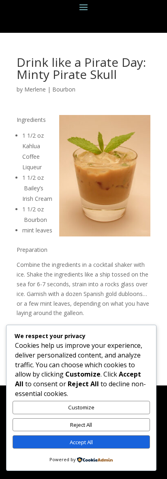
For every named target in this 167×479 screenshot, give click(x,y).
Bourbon (63, 89)
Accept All (81, 442)
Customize (81, 407)
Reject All (81, 424)
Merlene (35, 89)
